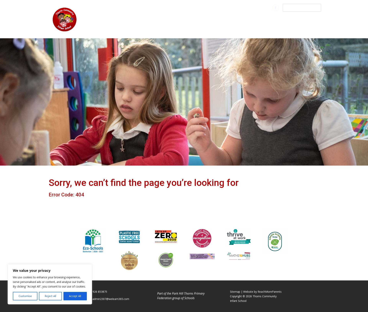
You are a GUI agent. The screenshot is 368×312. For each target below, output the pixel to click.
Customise (25, 296)
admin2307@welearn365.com (110, 299)
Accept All (75, 296)
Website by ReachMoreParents (262, 291)
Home (164, 18)
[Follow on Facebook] (275, 8)
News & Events (273, 18)
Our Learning (213, 18)
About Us (183, 18)
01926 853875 (98, 291)
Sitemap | (236, 291)
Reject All (50, 296)
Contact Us (306, 18)
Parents (243, 18)
